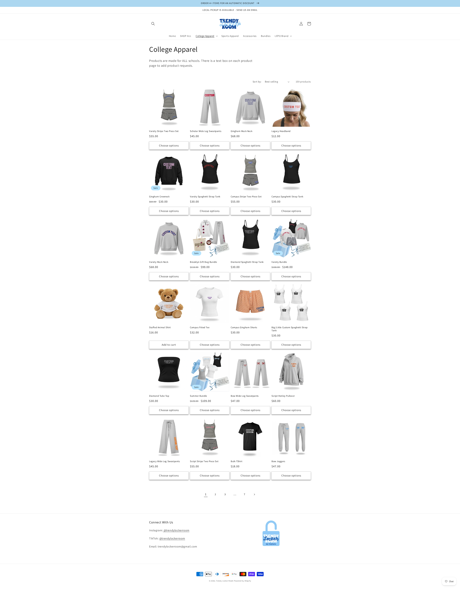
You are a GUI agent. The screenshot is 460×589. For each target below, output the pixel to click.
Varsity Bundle (279, 262)
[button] (153, 24)
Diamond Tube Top (159, 396)
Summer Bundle (198, 396)
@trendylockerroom (176, 530)
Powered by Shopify (242, 581)
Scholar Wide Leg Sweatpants (205, 131)
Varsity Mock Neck (158, 262)
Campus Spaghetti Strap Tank (287, 196)
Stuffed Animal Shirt (160, 327)
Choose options (169, 145)
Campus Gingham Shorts (244, 327)
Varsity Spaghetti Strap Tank (205, 196)
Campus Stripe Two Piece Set (246, 196)
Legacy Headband (281, 131)
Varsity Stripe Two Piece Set (164, 131)
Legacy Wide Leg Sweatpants (164, 461)
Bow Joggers (278, 461)
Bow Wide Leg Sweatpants (245, 396)
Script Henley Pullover (283, 396)
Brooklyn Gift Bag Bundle (203, 262)
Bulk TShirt (236, 461)
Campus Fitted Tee (199, 327)
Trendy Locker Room (224, 581)
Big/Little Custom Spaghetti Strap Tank (290, 329)
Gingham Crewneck (159, 196)
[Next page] (254, 494)
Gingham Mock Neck (241, 131)
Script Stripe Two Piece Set (204, 461)
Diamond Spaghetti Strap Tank (247, 262)
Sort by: (257, 81)
